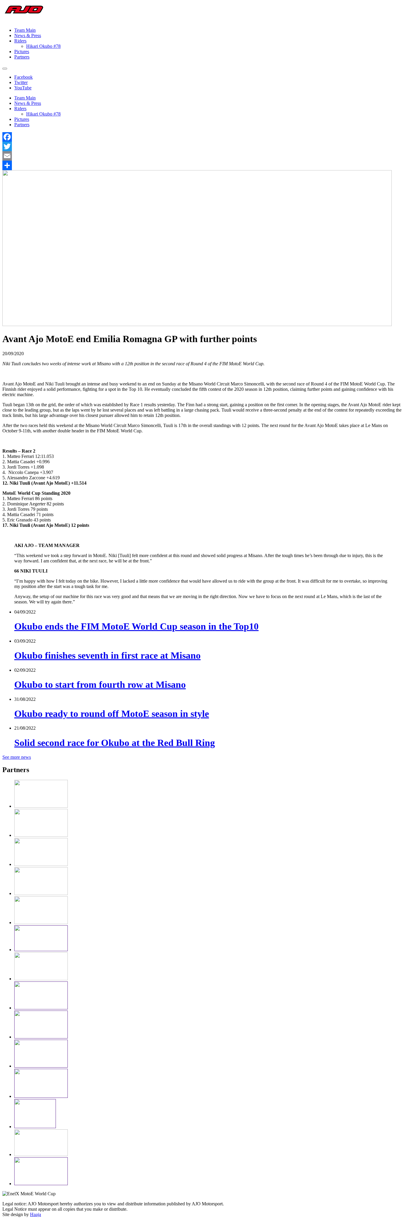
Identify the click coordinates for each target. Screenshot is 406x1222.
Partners (21, 56)
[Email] (203, 156)
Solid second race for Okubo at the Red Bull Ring (114, 742)
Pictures (21, 51)
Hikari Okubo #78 (43, 46)
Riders (20, 40)
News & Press (27, 35)
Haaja (35, 1214)
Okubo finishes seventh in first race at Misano (107, 655)
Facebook (23, 77)
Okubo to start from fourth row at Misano (100, 684)
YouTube (23, 87)
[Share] (203, 165)
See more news (16, 757)
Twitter (21, 82)
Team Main (25, 30)
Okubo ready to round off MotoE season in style (111, 713)
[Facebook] (203, 137)
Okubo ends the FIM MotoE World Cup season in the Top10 (136, 626)
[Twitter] (203, 146)
